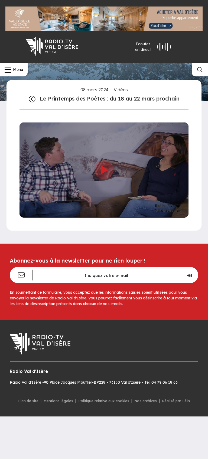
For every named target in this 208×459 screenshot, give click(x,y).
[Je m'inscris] (189, 275)
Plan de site (28, 401)
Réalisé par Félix (176, 401)
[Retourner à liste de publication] (32, 98)
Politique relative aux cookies (103, 401)
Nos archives (145, 401)
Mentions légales (58, 401)
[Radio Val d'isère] (52, 46)
